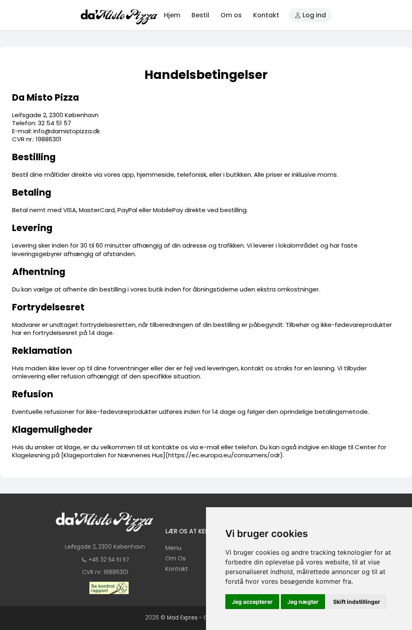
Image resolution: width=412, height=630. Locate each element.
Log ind (313, 15)
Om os (231, 15)
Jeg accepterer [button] (252, 601)
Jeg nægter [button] (303, 601)
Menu (173, 547)
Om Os (175, 558)
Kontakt (266, 15)
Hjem (172, 15)
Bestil (200, 15)
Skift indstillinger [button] (356, 601)
